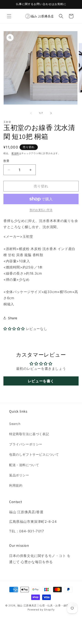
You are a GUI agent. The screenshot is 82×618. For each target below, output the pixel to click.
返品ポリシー (19, 475)
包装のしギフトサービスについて (34, 454)
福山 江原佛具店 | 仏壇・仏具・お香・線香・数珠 (47, 605)
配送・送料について (24, 465)
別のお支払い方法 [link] (41, 210)
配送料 (15, 153)
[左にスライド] (31, 113)
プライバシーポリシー (25, 444)
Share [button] (12, 318)
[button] (9, 16)
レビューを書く (41, 381)
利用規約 (15, 485)
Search (14, 424)
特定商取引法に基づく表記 (29, 434)
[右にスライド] (51, 113)
